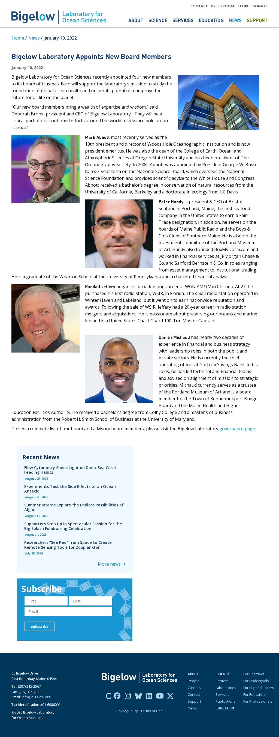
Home (17, 38)
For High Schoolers (258, 687)
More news (110, 564)
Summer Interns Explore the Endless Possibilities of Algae (74, 507)
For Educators (254, 694)
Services (183, 20)
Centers (222, 680)
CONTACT (199, 6)
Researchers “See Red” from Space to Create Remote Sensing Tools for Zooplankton (68, 545)
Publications (225, 701)
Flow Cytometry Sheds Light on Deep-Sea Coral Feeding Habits (70, 470)
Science (158, 20)
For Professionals (257, 701)
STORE (243, 6)
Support (257, 20)
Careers (194, 687)
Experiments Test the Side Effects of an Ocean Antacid (70, 489)
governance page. (237, 429)
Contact (194, 694)
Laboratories (226, 687)
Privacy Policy (127, 710)
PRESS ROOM (222, 6)
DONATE (260, 6)
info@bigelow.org (36, 696)
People (193, 680)
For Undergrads (256, 680)
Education (212, 20)
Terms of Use (152, 710)
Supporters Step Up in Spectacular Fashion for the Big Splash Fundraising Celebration (73, 526)
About (136, 20)
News (236, 20)
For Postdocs (254, 674)
